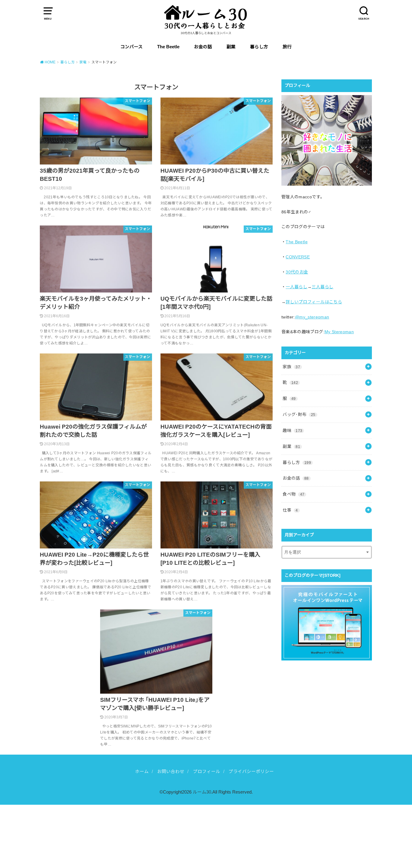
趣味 (292, 430)
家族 (291, 366)
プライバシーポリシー (251, 771)
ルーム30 (202, 792)
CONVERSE (298, 256)
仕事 (290, 510)
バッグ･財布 (299, 414)
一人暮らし (296, 286)
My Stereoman (339, 331)
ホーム (142, 771)
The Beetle (168, 46)
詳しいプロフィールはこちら (314, 301)
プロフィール (206, 771)
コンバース (131, 46)
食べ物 (293, 494)
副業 (231, 46)
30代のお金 (297, 272)
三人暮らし (322, 286)
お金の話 (203, 46)
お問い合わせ (170, 771)
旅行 (287, 46)
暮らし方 (259, 46)
